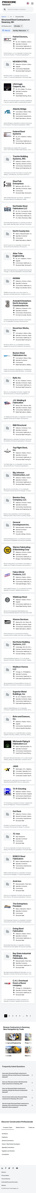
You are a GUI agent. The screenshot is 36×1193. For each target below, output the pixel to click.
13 (27, 1016)
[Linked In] (2, 1168)
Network (6, 5)
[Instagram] (13, 1168)
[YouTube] (17, 1168)
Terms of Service (5, 1178)
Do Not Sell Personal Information (9, 1182)
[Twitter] (9, 1168)
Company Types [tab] (7, 1127)
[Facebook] (5, 1168)
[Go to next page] (30, 1015)
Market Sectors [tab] (20, 1127)
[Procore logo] (9, 2)
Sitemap (3, 1185)
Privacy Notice (5, 1175)
